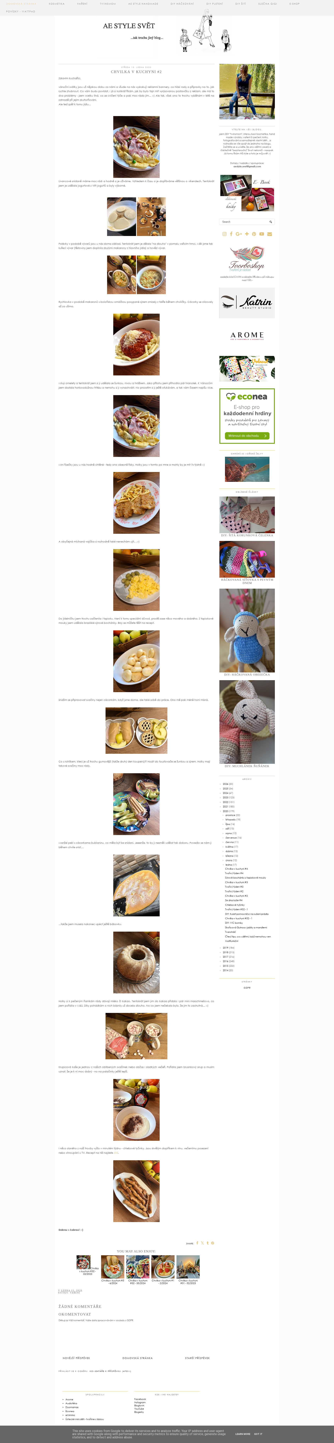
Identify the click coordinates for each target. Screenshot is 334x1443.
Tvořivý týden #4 (234, 873)
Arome (69, 1399)
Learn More (242, 1434)
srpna (229, 833)
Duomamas (72, 1407)
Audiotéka (71, 1403)
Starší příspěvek (197, 1358)
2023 (225, 797)
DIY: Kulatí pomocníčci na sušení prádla (246, 913)
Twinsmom (108, 3)
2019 (225, 947)
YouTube (139, 1408)
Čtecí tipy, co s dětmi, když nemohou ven (248, 936)
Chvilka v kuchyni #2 (236, 895)
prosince (230, 815)
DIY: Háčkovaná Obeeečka (247, 674)
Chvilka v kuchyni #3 (236, 882)
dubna (229, 851)
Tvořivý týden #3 (234, 886)
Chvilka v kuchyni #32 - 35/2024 (137, 1282)
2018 (225, 952)
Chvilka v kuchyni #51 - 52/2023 (188, 1282)
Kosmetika (57, 3)
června (230, 842)
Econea (70, 1411)
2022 (225, 802)
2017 (225, 956)
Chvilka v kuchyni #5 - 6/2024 (112, 1282)
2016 (225, 961)
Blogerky (139, 1412)
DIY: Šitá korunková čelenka (247, 535)
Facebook (140, 1399)
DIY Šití (240, 3)
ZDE (116, 1152)
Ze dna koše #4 (233, 900)
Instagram (140, 1402)
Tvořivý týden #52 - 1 (236, 909)
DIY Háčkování (182, 3)
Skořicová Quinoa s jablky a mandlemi (246, 927)
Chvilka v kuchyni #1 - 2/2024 (163, 1282)
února (229, 860)
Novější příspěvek (76, 1358)
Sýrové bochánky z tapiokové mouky (245, 877)
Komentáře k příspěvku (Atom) (110, 1371)
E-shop (295, 3)
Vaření (82, 3)
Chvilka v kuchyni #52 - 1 (238, 918)
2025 (225, 788)
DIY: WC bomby (234, 922)
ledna (229, 864)
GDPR (247, 987)
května (229, 846)
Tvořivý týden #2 (234, 891)
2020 (225, 811)
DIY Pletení (214, 3)
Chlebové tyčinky (235, 904)
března (229, 855)
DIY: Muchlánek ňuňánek (247, 766)
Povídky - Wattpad (20, 11)
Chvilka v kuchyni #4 (236, 868)
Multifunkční (231, 941)
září (227, 828)
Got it (258, 1434)
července (231, 837)
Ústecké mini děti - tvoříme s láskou (85, 1419)
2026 (225, 784)
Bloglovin (139, 1405)
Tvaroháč (230, 931)
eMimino (70, 1415)
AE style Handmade (143, 3)
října (228, 824)
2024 (225, 793)
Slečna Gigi (267, 3)
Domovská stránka (21, 3)
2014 (225, 970)
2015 (225, 965)
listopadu (231, 819)
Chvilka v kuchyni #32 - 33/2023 (89, 1271)
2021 (225, 806)
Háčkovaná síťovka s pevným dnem (247, 581)
